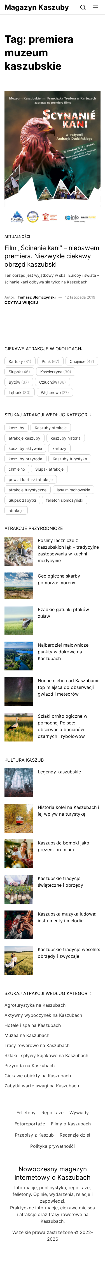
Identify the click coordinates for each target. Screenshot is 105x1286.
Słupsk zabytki (22, 500)
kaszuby (16, 427)
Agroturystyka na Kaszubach (35, 1005)
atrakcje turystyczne (27, 489)
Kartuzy (20, 361)
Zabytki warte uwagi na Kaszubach (41, 1085)
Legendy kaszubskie (59, 772)
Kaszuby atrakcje (51, 427)
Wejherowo (55, 392)
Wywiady (79, 1112)
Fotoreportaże (30, 1124)
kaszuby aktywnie (25, 448)
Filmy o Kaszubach (71, 1124)
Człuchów (52, 382)
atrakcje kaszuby (24, 438)
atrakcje (16, 510)
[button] (95, 7)
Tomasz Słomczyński (37, 297)
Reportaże (52, 1112)
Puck (51, 361)
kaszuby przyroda (25, 458)
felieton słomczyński (64, 500)
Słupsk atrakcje (49, 469)
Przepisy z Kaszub (34, 1135)
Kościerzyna (55, 371)
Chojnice (82, 361)
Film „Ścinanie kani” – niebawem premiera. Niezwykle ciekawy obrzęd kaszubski (51, 256)
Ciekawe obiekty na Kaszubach (37, 1075)
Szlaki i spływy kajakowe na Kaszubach (46, 1055)
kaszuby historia (66, 438)
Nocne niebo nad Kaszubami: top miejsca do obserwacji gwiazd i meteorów (68, 687)
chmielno (17, 469)
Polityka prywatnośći (52, 1146)
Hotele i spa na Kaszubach (32, 1025)
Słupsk (19, 371)
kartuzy (59, 448)
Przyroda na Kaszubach (29, 1065)
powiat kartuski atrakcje (31, 479)
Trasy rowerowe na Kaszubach (36, 1045)
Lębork (20, 392)
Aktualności (17, 236)
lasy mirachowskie (73, 489)
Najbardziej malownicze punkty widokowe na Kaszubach (63, 651)
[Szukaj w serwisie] (83, 7)
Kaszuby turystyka (70, 458)
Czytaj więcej (21, 302)
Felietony (26, 1112)
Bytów (19, 382)
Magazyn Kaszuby (36, 7)
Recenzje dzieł (75, 1135)
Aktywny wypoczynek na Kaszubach (43, 1015)
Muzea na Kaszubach (26, 1035)
